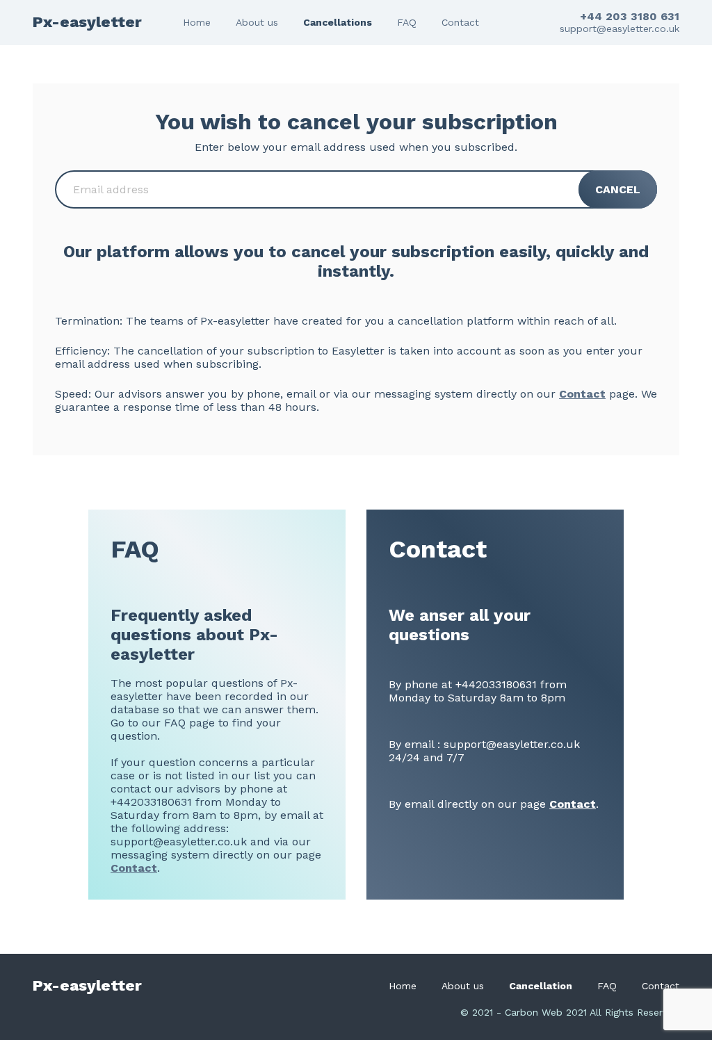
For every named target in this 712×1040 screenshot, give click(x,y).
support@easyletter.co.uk (619, 28)
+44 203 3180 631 (629, 16)
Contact (460, 22)
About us (257, 22)
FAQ (406, 22)
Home (197, 22)
